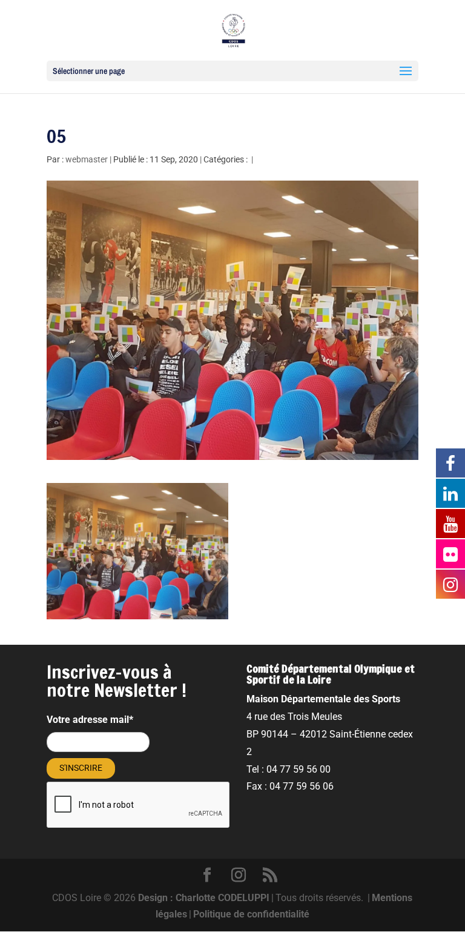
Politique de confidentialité (251, 914)
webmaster (86, 159)
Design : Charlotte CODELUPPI (203, 898)
